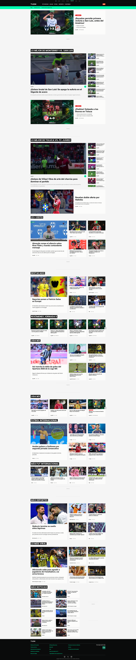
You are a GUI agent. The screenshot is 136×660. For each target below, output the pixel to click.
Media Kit (51, 647)
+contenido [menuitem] (67, 4)
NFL (89, 311)
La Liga (71, 439)
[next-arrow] (105, 328)
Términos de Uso (34, 647)
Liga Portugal (34, 311)
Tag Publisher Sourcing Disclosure (55, 653)
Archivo (69, 647)
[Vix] (104, 4)
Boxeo (71, 538)
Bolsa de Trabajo (34, 653)
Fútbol (90, 236)
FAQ (50, 649)
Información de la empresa (35, 649)
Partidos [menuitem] (46, 4)
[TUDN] (33, 4)
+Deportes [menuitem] (61, 4)
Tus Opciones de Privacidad (73, 649)
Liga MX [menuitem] (51, 4)
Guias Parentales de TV (53, 651)
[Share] (85, 87)
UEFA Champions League (36, 581)
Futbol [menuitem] (56, 4)
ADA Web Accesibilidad (35, 651)
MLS (70, 311)
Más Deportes (34, 538)
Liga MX (33, 255)
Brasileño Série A (45, 596)
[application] (58, 69)
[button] (58, 69)
